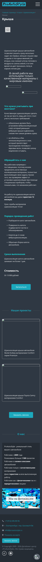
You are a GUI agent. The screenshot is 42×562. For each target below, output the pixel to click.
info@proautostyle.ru (13, 530)
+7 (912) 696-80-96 (12, 521)
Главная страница (9, 12)
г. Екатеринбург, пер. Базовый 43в (19, 525)
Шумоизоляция (29, 12)
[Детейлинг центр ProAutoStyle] (14, 3)
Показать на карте (12, 535)
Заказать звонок (21, 415)
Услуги (19, 12)
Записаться (21, 287)
